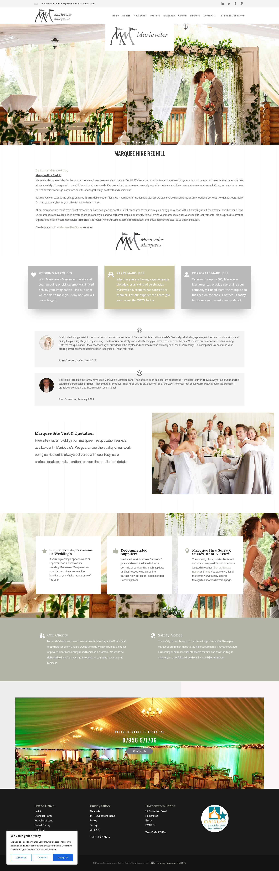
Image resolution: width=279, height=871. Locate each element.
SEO (183, 863)
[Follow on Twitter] (229, 3)
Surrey (217, 567)
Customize (21, 857)
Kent (207, 571)
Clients (182, 15)
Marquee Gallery (59, 170)
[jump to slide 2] (136, 141)
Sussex (226, 567)
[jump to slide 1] (133, 141)
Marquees (169, 15)
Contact (208, 15)
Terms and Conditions (231, 15)
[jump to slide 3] (139, 141)
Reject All (42, 857)
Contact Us (42, 170)
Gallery (126, 15)
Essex (195, 571)
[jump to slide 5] (146, 141)
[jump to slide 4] (142, 141)
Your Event (140, 15)
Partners (195, 15)
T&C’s (152, 863)
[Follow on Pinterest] (241, 3)
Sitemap (161, 863)
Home (115, 15)
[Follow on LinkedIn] (222, 3)
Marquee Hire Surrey (71, 227)
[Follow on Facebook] (235, 3)
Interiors (155, 15)
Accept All (63, 857)
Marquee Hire (173, 863)
